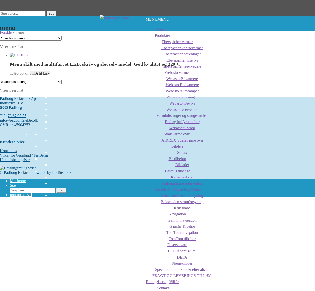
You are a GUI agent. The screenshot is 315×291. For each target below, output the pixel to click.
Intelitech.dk (61, 172)
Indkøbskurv (21, 195)
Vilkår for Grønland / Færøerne (24, 155)
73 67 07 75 (17, 116)
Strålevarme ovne (177, 134)
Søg (51, 13)
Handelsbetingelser (15, 160)
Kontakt (162, 288)
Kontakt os (8, 151)
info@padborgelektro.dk (19, 120)
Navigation (177, 214)
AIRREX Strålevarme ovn (182, 140)
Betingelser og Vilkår (162, 282)
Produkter (162, 35)
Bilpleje (177, 146)
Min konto (18, 181)
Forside (162, 29)
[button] (157, 19)
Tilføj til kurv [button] (40, 73)
